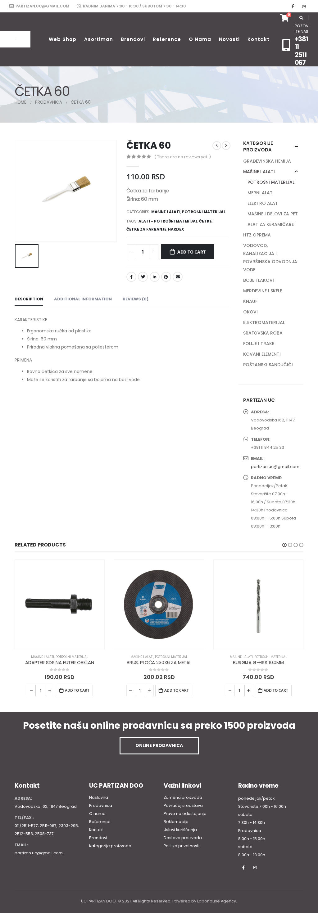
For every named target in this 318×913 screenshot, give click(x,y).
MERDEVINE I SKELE (262, 291)
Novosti (229, 39)
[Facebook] (293, 6)
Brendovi (133, 39)
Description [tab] (29, 299)
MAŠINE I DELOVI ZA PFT (273, 214)
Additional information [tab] (83, 299)
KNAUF (250, 301)
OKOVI (250, 312)
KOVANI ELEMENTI (262, 354)
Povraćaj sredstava (183, 805)
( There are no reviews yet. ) (182, 157)
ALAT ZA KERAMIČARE (271, 224)
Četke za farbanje (146, 229)
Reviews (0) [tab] (135, 299)
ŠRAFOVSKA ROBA (263, 333)
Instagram (255, 867)
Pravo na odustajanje (185, 813)
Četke (205, 221)
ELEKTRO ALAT (263, 203)
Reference (167, 39)
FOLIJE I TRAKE (258, 343)
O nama (200, 39)
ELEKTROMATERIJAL (264, 322)
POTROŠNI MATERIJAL (203, 211)
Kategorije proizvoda (110, 845)
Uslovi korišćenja (180, 829)
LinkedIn (155, 277)
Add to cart (191, 252)
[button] (284, 545)
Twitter (143, 277)
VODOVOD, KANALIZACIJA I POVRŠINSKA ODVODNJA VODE (270, 257)
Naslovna (98, 797)
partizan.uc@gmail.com (42, 6)
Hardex (176, 229)
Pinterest (166, 277)
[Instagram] (303, 6)
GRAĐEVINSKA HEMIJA (267, 161)
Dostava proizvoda (183, 837)
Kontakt (259, 39)
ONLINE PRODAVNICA (159, 745)
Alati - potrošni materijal (168, 221)
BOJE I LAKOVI (258, 280)
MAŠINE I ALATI (165, 211)
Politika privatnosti (181, 845)
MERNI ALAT (260, 193)
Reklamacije (176, 821)
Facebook (131, 277)
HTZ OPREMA (257, 235)
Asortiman (98, 39)
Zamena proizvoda (183, 797)
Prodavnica (100, 805)
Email (178, 277)
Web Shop (62, 39)
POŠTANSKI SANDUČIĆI (268, 365)
